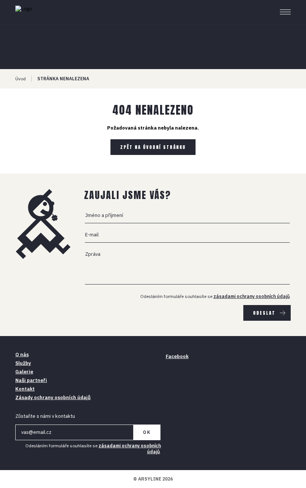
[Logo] (43, 12)
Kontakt (25, 389)
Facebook (177, 356)
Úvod (20, 78)
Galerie (24, 372)
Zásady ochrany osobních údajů (53, 397)
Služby (23, 363)
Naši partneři (31, 380)
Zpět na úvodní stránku (153, 147)
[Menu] (285, 12)
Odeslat (264, 313)
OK (147, 432)
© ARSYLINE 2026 (153, 479)
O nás (22, 354)
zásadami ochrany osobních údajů (251, 296)
